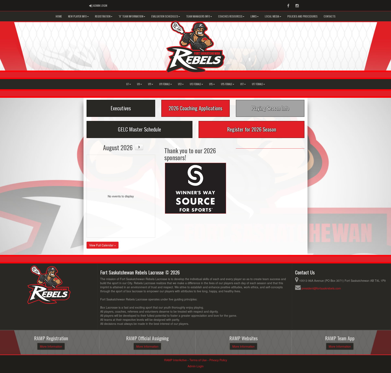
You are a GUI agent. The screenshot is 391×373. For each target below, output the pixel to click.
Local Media (272, 16)
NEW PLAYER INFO (77, 16)
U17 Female (257, 84)
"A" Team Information (131, 16)
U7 (127, 84)
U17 (242, 84)
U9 (138, 84)
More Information (51, 346)
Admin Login (196, 366)
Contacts (329, 16)
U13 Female (195, 84)
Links (253, 16)
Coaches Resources (230, 16)
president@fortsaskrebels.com (321, 288)
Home (59, 16)
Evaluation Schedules (164, 16)
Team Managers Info (198, 16)
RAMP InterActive (175, 360)
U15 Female (226, 84)
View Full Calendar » (102, 245)
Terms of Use (198, 360)
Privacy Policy (218, 360)
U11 (149, 84)
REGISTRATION (102, 16)
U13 (180, 84)
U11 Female (164, 84)
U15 (211, 84)
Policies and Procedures (302, 16)
